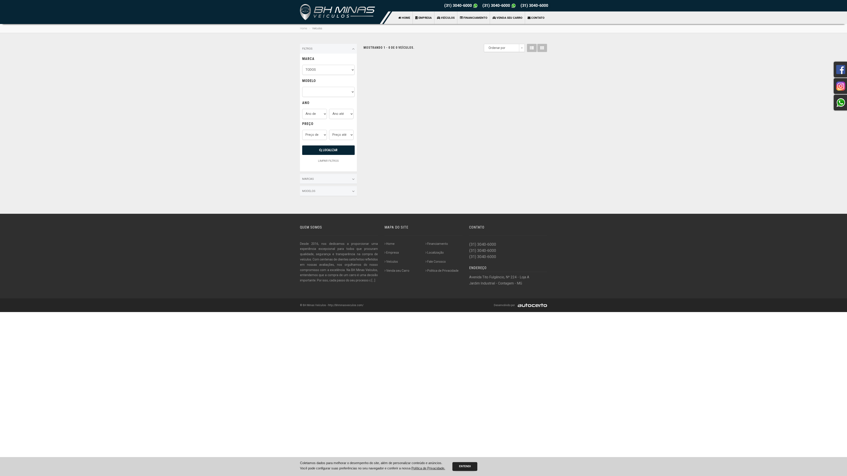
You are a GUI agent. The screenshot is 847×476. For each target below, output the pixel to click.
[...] (373, 280)
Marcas (308, 178)
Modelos (308, 191)
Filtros (307, 48)
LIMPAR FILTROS (328, 160)
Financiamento (475, 17)
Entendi (465, 466)
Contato (537, 17)
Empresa (425, 17)
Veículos (447, 17)
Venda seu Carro (509, 17)
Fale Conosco (436, 261)
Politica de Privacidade (443, 270)
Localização (435, 252)
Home (405, 17)
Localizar (329, 150)
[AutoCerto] (531, 305)
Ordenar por (497, 48)
